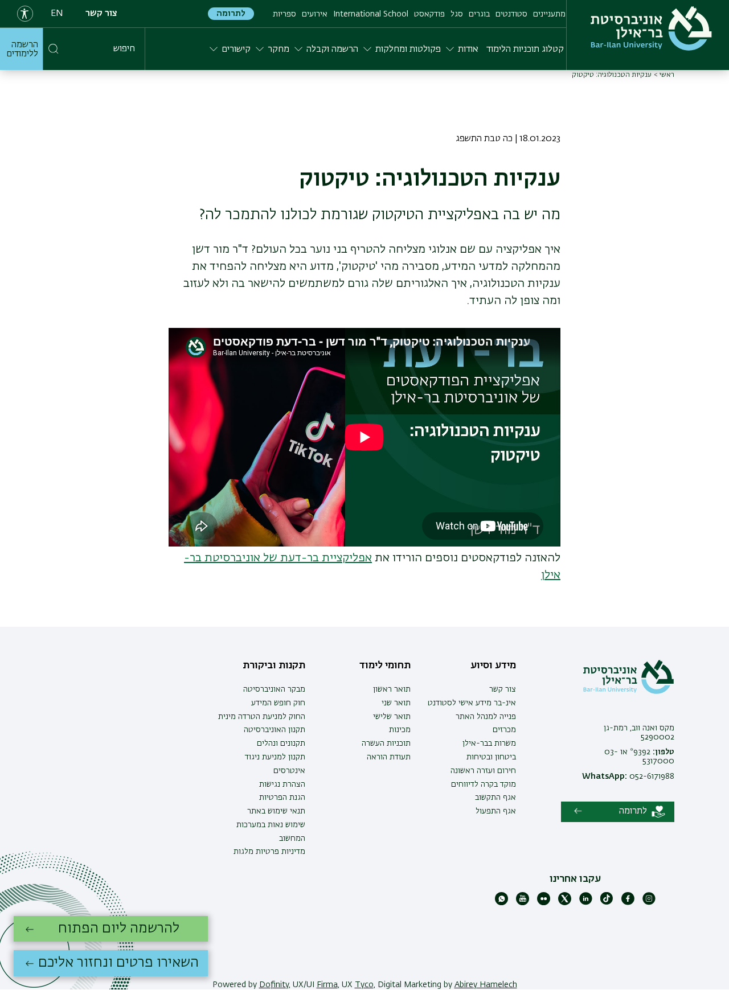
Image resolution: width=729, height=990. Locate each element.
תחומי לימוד (385, 665)
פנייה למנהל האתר (486, 717)
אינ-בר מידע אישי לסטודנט (472, 703)
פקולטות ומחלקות (408, 49)
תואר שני (396, 703)
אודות (468, 49)
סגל (456, 14)
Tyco (364, 985)
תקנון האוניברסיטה (274, 730)
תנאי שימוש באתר (276, 811)
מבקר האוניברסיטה (274, 689)
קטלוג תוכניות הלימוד (525, 49)
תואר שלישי (392, 717)
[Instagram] (649, 902)
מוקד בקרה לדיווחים (483, 784)
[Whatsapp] (501, 902)
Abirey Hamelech (485, 985)
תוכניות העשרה (386, 743)
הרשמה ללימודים (22, 49)
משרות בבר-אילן (489, 743)
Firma (327, 985)
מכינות (400, 730)
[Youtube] (522, 902)
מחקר (278, 49)
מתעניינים (549, 14)
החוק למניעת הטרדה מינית (261, 717)
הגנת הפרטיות (282, 798)
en (57, 13)
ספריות (284, 14)
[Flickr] (543, 902)
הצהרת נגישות (282, 784)
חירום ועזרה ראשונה (483, 771)
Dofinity (274, 985)
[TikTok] (606, 902)
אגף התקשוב (495, 798)
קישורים (236, 49)
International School (370, 14)
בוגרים (479, 14)
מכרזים (504, 730)
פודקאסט (429, 14)
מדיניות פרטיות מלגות (269, 852)
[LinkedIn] (585, 902)
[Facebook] (627, 902)
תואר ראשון (392, 689)
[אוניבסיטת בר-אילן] (651, 28)
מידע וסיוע (493, 665)
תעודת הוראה (389, 757)
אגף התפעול (496, 811)
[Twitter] (564, 902)
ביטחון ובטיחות (491, 757)
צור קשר (101, 13)
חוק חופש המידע (278, 703)
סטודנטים (511, 14)
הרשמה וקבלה (332, 49)
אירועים (314, 14)
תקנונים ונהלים (281, 743)
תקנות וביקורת (274, 665)
